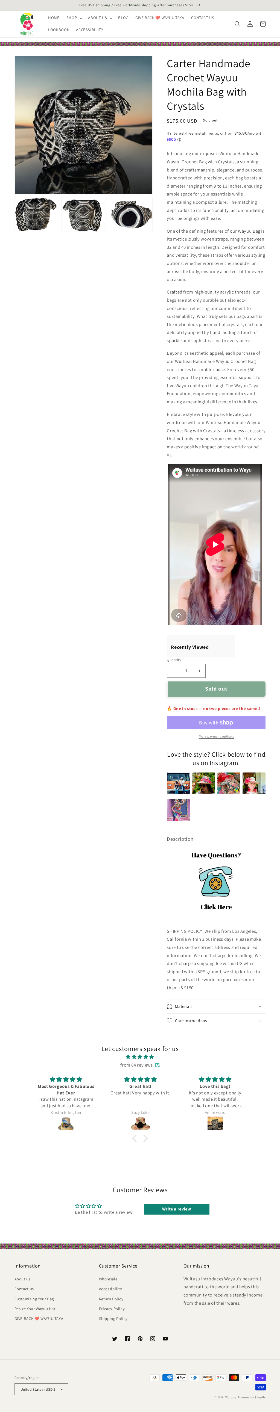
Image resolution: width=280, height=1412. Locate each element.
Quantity (174, 659)
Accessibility (110, 1288)
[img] (140, 1057)
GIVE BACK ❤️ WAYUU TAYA (38, 1318)
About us (22, 1278)
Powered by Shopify (252, 1397)
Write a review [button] (176, 1209)
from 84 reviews (136, 1065)
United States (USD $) (39, 1389)
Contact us (24, 1288)
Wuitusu (231, 1397)
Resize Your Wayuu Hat (35, 1308)
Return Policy (111, 1298)
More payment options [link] (216, 736)
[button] (73, 18)
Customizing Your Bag (34, 1298)
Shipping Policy (113, 1318)
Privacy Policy (112, 1308)
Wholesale (108, 1278)
